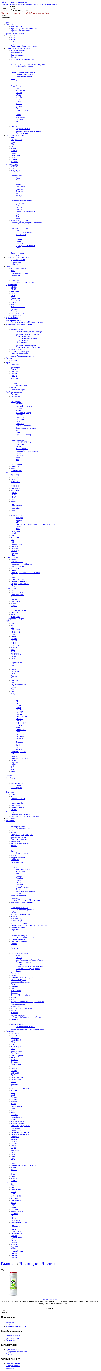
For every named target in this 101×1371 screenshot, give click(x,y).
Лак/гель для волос (14, 392)
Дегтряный (15, 1227)
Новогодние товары (19, 273)
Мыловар (15, 537)
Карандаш (20, 203)
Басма (18, 446)
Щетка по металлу (23, 435)
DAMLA (14, 634)
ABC (13, 623)
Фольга (14, 1010)
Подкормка (15, 275)
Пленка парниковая (19, 935)
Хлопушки (15, 617)
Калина (14, 383)
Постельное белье (18, 803)
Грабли (19, 958)
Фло (12, 769)
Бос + (13, 1093)
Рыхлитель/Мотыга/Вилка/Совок (30, 966)
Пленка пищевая (18, 939)
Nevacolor (20, 444)
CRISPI (14, 287)
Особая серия (16, 1233)
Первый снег (16, 663)
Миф (13, 694)
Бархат (14, 1207)
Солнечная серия (18, 390)
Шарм (13, 555)
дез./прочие (20, 195)
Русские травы (22, 133)
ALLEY (14, 625)
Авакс (13, 501)
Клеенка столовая (18, 896)
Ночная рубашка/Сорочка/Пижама (25, 573)
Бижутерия (15, 170)
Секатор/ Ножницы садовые (28, 969)
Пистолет (20, 424)
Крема (8, 362)
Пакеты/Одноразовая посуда (23, 72)
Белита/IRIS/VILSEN (19, 1222)
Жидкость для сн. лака (20, 221)
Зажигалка (15, 841)
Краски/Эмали (17, 783)
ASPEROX (15, 1035)
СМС (8, 621)
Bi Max (14, 669)
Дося (13, 683)
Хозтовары (10, 821)
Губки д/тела (16, 264)
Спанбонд (15, 986)
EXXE (18, 95)
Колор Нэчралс (22, 449)
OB (12, 144)
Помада (19, 210)
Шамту (14, 1253)
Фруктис (14, 1247)
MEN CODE (16, 1196)
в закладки (50, 1306)
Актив (13, 656)
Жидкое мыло (16, 515)
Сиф (13, 1156)
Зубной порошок (18, 307)
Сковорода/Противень (20, 982)
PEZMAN (15, 484)
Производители (12, 1350)
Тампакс (14, 162)
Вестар (19, 732)
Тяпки (18, 971)
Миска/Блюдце (17, 921)
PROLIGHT (16, 486)
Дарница (14, 1209)
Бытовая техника (18, 826)
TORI (13, 652)
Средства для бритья (19, 228)
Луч (12, 691)
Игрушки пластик (13, 320)
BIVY (18, 88)
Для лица (15, 371)
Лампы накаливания (19, 908)
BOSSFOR (15, 632)
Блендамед (15, 300)
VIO (17, 522)
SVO (13, 650)
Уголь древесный (18, 1004)
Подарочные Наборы (15, 619)
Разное (18, 883)
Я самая (19, 106)
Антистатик (16, 1079)
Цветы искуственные (15, 33)
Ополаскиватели (18, 699)
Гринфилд (15, 1053)
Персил (14, 756)
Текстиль (10, 792)
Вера (13, 658)
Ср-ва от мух (21, 343)
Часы (13, 79)
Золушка (19, 743)
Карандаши (20, 872)
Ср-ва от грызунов (23, 336)
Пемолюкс (15, 1128)
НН (12, 542)
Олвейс (14, 159)
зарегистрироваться (19, 2)
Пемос (13, 754)
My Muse (19, 97)
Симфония (15, 601)
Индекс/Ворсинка (18, 685)
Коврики (14, 898)
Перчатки (15, 930)
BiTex (13, 1218)
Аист (13, 674)
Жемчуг (14, 304)
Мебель (14, 916)
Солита (14, 1161)
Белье (13, 559)
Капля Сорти (16, 1106)
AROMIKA (15, 1033)
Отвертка (20, 419)
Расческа (14, 948)
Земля (13, 855)
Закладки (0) (13, 4)
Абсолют (14, 499)
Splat (13, 296)
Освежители (11, 588)
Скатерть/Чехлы (17, 807)
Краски (19, 876)
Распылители (16, 946)
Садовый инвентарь (19, 953)
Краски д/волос (17, 440)
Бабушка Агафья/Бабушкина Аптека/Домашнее (35, 524)
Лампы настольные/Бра (25, 1027)
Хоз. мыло (15, 553)
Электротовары (17, 1024)
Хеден (13, 1249)
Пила (18, 421)
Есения (19, 520)
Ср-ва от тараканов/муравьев (28, 347)
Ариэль (14, 676)
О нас (8, 1324)
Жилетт (19, 182)
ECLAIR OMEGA (23, 442)
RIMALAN (15, 488)
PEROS (14, 643)
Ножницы (20, 415)
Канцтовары (16, 867)
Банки (8, 22)
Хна (17, 460)
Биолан (14, 678)
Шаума (14, 1255)
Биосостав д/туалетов (20, 1088)
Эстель (19, 462)
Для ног (14, 373)
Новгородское (17, 544)
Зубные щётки (12, 318)
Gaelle (18, 721)
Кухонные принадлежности (22, 902)
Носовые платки (18, 799)
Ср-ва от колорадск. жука (26, 338)
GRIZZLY (15, 1038)
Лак (17, 205)
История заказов (13, 1366)
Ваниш (14, 1097)
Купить (4, 1312)
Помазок (19, 243)
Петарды (14, 612)
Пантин (14, 1236)
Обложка (19, 880)
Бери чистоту (16, 1051)
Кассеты (19, 237)
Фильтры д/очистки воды (21, 1008)
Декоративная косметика (21, 201)
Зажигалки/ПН (17, 53)
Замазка (14, 846)
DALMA (19, 712)
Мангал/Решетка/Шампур (21, 914)
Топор (18, 430)
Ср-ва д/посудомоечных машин (24, 1165)
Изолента (15, 860)
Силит (13, 1154)
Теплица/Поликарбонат (21, 995)
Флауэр (14, 603)
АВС (13, 1049)
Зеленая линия (17, 1211)
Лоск (13, 689)
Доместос (15, 1099)
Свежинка (15, 665)
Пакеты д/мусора (18, 927)
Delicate (19, 93)
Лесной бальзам (17, 313)
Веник (13, 832)
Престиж (19, 455)
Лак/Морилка (16, 788)
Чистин (14, 1181)
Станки (19, 248)
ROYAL (14, 497)
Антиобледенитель (24, 828)
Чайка (13, 774)
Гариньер (15, 365)
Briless (18, 708)
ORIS (13, 1042)
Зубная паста (11, 285)
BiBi (13, 137)
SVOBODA (16, 1220)
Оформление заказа (48, 4)
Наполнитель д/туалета (20, 814)
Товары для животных (15, 812)
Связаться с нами (13, 1336)
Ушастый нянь (17, 1172)
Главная (4, 4)
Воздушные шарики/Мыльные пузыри (27, 322)
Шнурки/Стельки (18, 586)
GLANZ (19, 719)
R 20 (13, 39)
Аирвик (14, 597)
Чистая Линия (17, 1251)
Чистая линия (21, 385)
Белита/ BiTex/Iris (23, 110)
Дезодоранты (16, 176)
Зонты (13, 57)
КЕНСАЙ (15, 1057)
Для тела (14, 378)
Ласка (13, 687)
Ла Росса (14, 1214)
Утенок (14, 1170)
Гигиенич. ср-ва (12, 164)
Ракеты (14, 614)
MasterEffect (16, 1040)
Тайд (13, 767)
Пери (13, 142)
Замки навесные (22, 853)
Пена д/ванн (16, 126)
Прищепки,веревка (19, 941)
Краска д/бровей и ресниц (27, 451)
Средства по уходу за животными (25, 816)
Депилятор (15, 367)
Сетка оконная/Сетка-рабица (23, 977)
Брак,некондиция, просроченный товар (27, 1029)
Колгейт (14, 309)
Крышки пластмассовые (21, 31)
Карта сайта (11, 1340)
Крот (13, 1112)
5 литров (19, 518)
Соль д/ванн (16, 280)
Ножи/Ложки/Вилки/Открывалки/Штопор (29, 925)
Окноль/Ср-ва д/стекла (20, 1126)
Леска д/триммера (23, 962)
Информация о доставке (16, 1326)
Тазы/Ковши (16, 991)
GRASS (14, 590)
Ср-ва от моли (22, 340)
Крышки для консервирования (24, 28)
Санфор (14, 1145)
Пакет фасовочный (24, 76)
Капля (13, 1104)
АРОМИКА (16, 654)
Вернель (19, 738)
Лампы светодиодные (25, 910)
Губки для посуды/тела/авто (17, 257)
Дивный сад (16, 508)
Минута (14, 1119)
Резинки (19, 885)
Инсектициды (17, 329)
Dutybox (19, 714)
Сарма (13, 760)
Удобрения (10, 818)
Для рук (14, 376)
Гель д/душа (16, 86)
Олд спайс (20, 117)
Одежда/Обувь (12, 557)
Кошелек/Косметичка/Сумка (23, 59)
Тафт (13, 468)
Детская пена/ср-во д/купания (28, 131)
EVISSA (14, 477)
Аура (18, 108)
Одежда (14, 577)
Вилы (18, 955)
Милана (19, 104)
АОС (13, 1075)
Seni (12, 168)
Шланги (14, 1019)
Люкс (13, 535)
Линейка (19, 878)
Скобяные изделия (18, 980)
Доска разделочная (19, 839)
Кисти (18, 410)
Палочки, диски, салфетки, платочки (26, 223)
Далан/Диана (16, 506)
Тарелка (14, 993)
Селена (14, 1152)
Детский (14, 369)
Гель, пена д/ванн (13, 81)
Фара (18, 457)
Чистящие (10, 1031)
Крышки (9, 24)
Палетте (19, 453)
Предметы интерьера (19, 758)
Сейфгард (15, 551)
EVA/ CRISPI (21, 716)
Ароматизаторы (17, 595)
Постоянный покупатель (29, 4)
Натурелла (15, 155)
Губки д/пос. (16, 262)
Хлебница (15, 1013)
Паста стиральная (18, 752)
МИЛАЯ (14, 1060)
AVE (13, 667)
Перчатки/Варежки (19, 581)
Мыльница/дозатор (19, 923)
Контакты (10, 1322)
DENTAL (15, 293)
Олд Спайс (20, 187)
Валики (19, 408)
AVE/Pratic (20, 736)
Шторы (14, 810)
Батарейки (10, 35)
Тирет (13, 1167)
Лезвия (19, 239)
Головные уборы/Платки (21, 564)
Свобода (14, 548)
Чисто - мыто (16, 1064)
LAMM (14, 641)
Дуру (13, 510)
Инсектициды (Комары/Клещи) (19, 324)
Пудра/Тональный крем (25, 212)
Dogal (13, 636)
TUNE (13, 1203)
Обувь (13, 575)
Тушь (18, 218)
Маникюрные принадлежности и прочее (28, 65)
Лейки (13, 912)
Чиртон (14, 606)
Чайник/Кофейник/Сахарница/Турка (26, 1017)
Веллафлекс (16, 396)
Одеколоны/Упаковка (25, 282)
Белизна (14, 1084)
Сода (13, 1159)
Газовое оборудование (25, 937)
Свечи (13, 975)
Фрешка (14, 1062)
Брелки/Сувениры (18, 50)
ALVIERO (15, 475)
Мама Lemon (16, 1117)
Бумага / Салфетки (18, 268)
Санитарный (16, 1141)
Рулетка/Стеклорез (23, 426)
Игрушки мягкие (18, 857)
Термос (14, 999)
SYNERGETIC (17, 490)
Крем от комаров (18, 349)
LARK (13, 479)
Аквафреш (15, 298)
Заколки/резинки (18, 55)
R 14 (13, 37)
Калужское (15, 531)
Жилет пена (21, 235)
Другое (9, 266)
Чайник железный (18, 1015)
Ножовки (20, 417)
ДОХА (18, 99)
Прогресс (15, 1137)
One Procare (16, 1200)
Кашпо (9, 358)
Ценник (19, 893)
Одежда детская (17, 579)
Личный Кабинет (13, 1363)
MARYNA (15, 482)
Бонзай (14, 1090)
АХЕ (18, 178)
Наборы (19, 207)
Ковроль (14, 1110)
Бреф (13, 1095)
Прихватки (15, 805)
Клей (13, 271)
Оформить (5, 6)
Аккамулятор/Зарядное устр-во (24, 46)
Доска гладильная (18, 837)
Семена (9, 776)
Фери (13, 1174)
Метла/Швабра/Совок (20, 919)
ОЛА (13, 157)
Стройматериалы (13, 778)
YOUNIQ (15, 291)
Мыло (8, 473)
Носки (13, 570)
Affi (12, 628)
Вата (13, 794)
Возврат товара (12, 1338)
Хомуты (19, 404)
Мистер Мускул (17, 1121)
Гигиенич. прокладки (15, 135)
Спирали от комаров (19, 354)
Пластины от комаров (20, 351)
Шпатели (20, 432)
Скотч (13, 984)
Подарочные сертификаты (17, 1352)
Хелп (18, 529)
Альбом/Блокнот (23, 869)
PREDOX (15, 645)
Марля (13, 796)
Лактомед (20, 101)
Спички (14, 988)
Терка (13, 997)
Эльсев (14, 1258)
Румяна (19, 214)
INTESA (14, 1194)
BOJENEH (15, 630)
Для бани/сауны (17, 566)
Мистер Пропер (17, 1123)
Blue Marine (20, 90)
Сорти (13, 765)
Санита (14, 1139)
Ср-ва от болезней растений (27, 334)
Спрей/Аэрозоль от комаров (22, 356)
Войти (3, 2)
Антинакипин (17, 1077)
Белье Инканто (17, 562)
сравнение (50, 1308)
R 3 (12, 42)
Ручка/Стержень (22, 887)
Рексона (19, 189)
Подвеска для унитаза (20, 1132)
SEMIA (14, 647)
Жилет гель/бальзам (24, 232)
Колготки (15, 568)
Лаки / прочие (17, 464)
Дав (17, 112)
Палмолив (20, 119)
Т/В (17, 255)
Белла (13, 148)
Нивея (18, 115)
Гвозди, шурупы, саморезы (22, 835)
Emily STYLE (16, 140)
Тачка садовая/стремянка (26, 428)
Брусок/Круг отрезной (25, 406)
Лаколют (14, 311)
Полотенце (15, 801)
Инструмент (16, 402)
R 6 (12, 44)
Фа (17, 121)
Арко (18, 230)
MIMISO (14, 166)
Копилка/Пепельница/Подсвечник (25, 900)
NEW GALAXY (18, 592)
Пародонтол (16, 315)
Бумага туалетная (18, 260)
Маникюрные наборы (25, 67)
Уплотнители (16, 1006)
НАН (13, 661)
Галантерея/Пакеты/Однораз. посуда (21, 48)
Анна (13, 146)
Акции (9, 1354)
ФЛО (18, 745)
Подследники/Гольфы (20, 584)
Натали (14, 153)
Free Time (15, 672)
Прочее (19, 526)
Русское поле (16, 1240)
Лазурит (14, 1115)
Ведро (13, 830)
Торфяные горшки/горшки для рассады (27, 1002)
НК (12, 540)
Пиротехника (11, 608)
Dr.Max (14, 1068)
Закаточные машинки (20, 843)
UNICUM (15, 1073)
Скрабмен (15, 763)
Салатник (15, 973)
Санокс (14, 1143)
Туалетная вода (17, 253)
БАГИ (13, 1082)
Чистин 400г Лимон (50, 1299)
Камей (13, 533)
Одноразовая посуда (24, 74)
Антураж (14, 394)
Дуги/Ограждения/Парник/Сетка (29, 960)
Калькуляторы (17, 862)
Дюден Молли (17, 1055)
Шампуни (10, 1183)
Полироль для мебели (20, 1134)
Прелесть (15, 466)
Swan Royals (16, 1046)
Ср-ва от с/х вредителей (26, 345)
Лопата (19, 964)
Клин (13, 1108)
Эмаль (18, 785)
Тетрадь (19, 889)
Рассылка (10, 1368)
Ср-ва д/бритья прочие (25, 246)
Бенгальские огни (18, 610)
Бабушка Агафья (23, 129)
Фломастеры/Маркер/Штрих (28, 891)
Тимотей (19, 191)
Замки (13, 851)
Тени (18, 216)
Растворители (16, 790)
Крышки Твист (17, 26)
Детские (14, 302)
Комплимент (16, 1231)
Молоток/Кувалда (23, 413)
